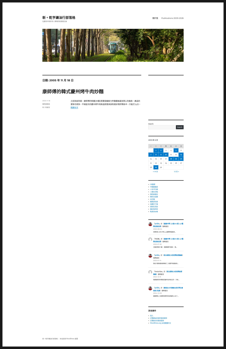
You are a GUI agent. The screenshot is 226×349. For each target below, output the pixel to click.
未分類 (152, 199)
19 (176, 159)
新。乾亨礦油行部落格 (58, 18)
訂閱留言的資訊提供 (157, 321)
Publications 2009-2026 (172, 18)
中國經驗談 (154, 187)
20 (181, 159)
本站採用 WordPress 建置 (69, 339)
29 (156, 167)
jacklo (157, 224)
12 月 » (176, 172)
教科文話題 (154, 197)
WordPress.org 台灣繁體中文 (160, 323)
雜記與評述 (154, 209)
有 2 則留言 (46, 107)
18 (171, 159)
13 (181, 155)
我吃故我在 (46, 104)
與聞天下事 (154, 204)
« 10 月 (155, 172)
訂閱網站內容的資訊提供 (158, 318)
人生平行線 (154, 189)
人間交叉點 (154, 192)
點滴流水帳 (154, 212)
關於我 (155, 18)
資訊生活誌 (154, 207)
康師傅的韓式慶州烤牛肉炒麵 (73, 91)
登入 (151, 316)
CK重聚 (152, 184)
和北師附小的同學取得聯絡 (173, 255)
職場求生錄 (154, 202)
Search (150, 124)
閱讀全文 (74, 107)
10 (166, 155)
